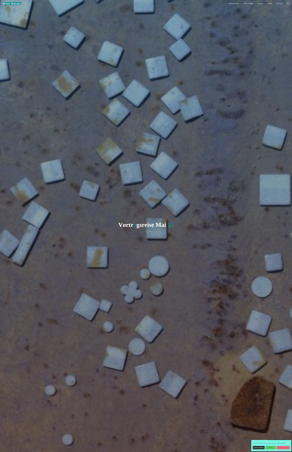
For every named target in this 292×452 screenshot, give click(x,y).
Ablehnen (270, 447)
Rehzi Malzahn (12, 3)
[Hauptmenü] (287, 3)
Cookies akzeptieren (259, 447)
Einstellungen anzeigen (283, 447)
